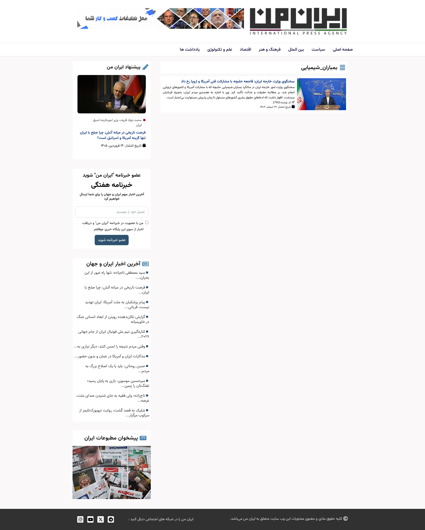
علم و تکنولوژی (219, 49)
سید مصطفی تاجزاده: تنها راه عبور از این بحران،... (116, 275)
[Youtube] (90, 519)
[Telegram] (111, 519)
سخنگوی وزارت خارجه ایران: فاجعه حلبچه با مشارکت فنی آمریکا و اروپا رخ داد (238, 81)
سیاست (318, 49)
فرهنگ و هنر (270, 49)
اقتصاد (245, 49)
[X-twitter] (100, 519)
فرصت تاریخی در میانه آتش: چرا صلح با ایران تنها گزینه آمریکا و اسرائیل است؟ (113, 135)
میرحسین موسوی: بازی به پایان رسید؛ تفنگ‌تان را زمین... (118, 383)
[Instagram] (80, 519)
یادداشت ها (190, 49)
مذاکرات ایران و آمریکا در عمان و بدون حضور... (110, 356)
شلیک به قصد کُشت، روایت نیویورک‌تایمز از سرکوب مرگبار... (114, 413)
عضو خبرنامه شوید (112, 240)
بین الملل (296, 49)
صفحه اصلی (343, 49)
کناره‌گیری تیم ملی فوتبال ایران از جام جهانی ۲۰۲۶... (113, 334)
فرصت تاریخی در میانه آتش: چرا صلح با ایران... (117, 290)
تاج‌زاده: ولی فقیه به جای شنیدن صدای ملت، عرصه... (112, 398)
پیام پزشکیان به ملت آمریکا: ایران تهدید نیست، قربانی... (117, 305)
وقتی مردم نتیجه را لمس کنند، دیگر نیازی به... (110, 346)
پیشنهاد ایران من (123, 67)
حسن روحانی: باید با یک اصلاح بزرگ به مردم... (117, 369)
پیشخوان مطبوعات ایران (111, 438)
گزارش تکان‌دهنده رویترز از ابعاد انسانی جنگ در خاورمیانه (113, 319)
